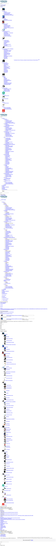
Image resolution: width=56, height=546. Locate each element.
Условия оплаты (2, 525)
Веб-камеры (7, 152)
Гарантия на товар (3, 527)
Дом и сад (5, 177)
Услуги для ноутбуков (9, 182)
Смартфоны (6, 123)
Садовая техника (8, 178)
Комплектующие (6, 154)
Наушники (7, 140)
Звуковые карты (8, 159)
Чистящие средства (8, 149)
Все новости (2, 510)
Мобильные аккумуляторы (10, 125)
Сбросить (5, 331)
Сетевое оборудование (9, 146)
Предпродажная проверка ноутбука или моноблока (14, 315)
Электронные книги (9, 127)
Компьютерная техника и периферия (9, 144)
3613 (32, 540)
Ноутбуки (7, 119)
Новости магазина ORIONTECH (6, 508)
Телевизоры (7, 132)
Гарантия (3, 187)
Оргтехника (7, 170)
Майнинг (7, 150)
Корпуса (7, 157)
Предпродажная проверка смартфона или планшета (14, 318)
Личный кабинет (4, 189)
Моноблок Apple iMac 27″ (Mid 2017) (5, 518)
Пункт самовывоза (3, 302)
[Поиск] (0, 4)
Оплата (3, 186)
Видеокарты (7, 156)
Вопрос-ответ (2, 529)
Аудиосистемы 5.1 (8, 139)
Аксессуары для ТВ (8, 135)
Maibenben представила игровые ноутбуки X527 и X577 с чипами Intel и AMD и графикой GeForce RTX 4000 (16, 515)
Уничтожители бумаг (9, 172)
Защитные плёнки (8, 129)
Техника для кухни (8, 176)
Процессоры (7, 161)
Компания (1, 520)
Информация (2, 524)
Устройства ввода (8, 148)
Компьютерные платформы (10, 151)
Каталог (3, 118)
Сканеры (7, 167)
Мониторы (7, 147)
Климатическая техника (9, 174)
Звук (5, 137)
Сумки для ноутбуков (9, 120)
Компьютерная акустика (9, 143)
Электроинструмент (4, 309)
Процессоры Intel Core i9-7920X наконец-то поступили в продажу (10, 517)
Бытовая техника (6, 173)
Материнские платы (9, 158)
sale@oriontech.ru (2, 303)
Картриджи (7, 169)
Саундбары (7, 142)
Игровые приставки (9, 134)
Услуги (5, 181)
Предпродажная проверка (9, 183)
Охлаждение (7, 162)
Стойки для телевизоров (9, 136)
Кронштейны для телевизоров (10, 133)
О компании (4, 185)
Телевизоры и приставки (8, 131)
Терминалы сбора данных (9, 171)
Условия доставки (3, 526)
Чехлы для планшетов (9, 128)
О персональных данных (4, 523)
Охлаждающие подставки (9, 122)
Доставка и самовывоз (3, 521)
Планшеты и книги (7, 126)
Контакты (3, 188)
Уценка (5, 184)
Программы (7, 153)
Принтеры (7, 166)
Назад (5, 202)
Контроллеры (8, 163)
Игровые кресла (8, 180)
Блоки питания (8, 155)
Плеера (7, 141)
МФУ (6, 165)
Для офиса (5, 164)
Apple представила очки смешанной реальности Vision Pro (9, 512)
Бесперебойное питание (9, 168)
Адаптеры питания (8, 121)
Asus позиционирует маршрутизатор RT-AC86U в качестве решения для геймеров (12, 519)
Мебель (5, 179)
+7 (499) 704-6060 (3, 195)
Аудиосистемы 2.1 (8, 138)
